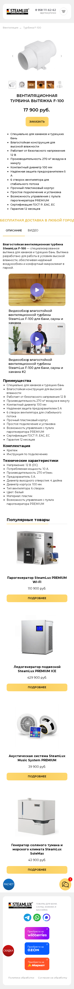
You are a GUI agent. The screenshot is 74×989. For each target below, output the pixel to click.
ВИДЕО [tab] (33, 230)
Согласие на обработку (52, 977)
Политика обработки (21, 977)
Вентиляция (10, 27)
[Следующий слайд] (61, 56)
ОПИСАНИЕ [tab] (14, 230)
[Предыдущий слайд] (12, 56)
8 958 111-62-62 (45, 10)
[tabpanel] (37, 256)
